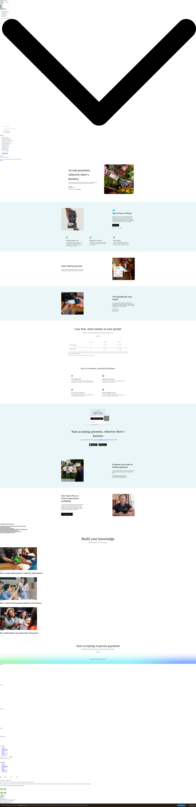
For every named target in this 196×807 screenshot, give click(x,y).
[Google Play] (103, 444)
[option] (99, 764)
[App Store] (93, 444)
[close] (1, 797)
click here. (89, 783)
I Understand (181, 805)
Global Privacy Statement (22, 805)
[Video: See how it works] (113, 228)
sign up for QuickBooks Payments (100, 439)
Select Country (2, 762)
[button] (98, 156)
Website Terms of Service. (20, 785)
